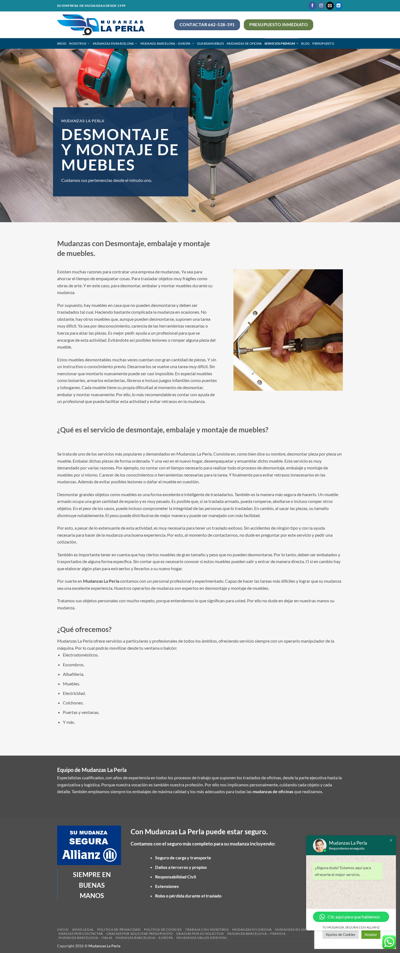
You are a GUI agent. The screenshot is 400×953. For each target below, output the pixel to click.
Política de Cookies (163, 929)
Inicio (61, 43)
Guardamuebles (210, 43)
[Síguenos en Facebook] (312, 6)
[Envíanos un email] (330, 6)
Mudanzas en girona (252, 929)
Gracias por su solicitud (200, 933)
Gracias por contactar (81, 933)
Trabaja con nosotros (207, 929)
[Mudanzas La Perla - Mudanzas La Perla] (111, 24)
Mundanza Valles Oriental (201, 938)
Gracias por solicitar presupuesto (139, 933)
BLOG (305, 43)
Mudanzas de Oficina (244, 43)
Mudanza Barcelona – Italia (85, 938)
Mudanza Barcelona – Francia (256, 933)
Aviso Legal (83, 929)
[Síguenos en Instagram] (321, 6)
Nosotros (77, 43)
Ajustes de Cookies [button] (340, 934)
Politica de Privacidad (118, 929)
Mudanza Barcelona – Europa (165, 43)
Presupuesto (323, 43)
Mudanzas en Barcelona (113, 43)
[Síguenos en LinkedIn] (339, 6)
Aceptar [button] (371, 934)
